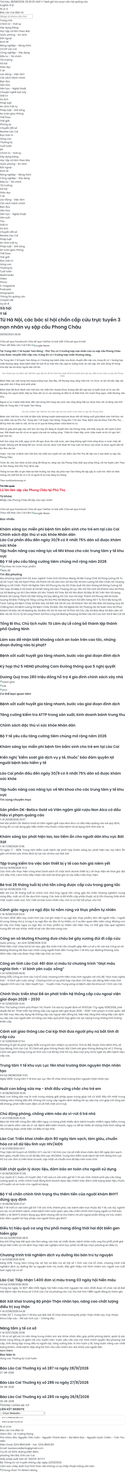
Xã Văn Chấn (103, 582)
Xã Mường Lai (12, 592)
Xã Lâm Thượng (59, 589)
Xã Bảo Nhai (97, 610)
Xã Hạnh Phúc (27, 582)
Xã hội (3, 63)
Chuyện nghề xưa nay (13, 92)
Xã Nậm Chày (23, 603)
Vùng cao (5, 138)
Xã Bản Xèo (39, 603)
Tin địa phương (11, 574)
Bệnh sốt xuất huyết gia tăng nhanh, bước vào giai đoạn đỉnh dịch (60, 655)
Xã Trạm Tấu (11, 582)
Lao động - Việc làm (12, 74)
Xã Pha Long (48, 614)
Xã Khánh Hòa (106, 589)
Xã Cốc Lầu (83, 610)
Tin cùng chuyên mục (15, 800)
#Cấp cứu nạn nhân (40, 500)
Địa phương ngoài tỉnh (14, 578)
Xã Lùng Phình (32, 614)
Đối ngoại (6, 38)
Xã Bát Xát (52, 603)
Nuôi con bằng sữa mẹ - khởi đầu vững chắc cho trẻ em (50, 1088)
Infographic (7, 293)
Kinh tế (4, 42)
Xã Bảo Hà (14, 610)
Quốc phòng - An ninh (13, 34)
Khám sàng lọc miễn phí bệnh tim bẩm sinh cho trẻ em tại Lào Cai (59, 529)
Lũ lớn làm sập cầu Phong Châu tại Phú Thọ (32, 490)
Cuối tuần (6, 146)
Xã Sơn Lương (86, 582)
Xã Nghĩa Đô (71, 607)
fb (1, 9)
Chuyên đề (6, 300)
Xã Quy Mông (51, 596)
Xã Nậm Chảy (41, 607)
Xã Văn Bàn (96, 603)
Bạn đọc (5, 81)
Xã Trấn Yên (102, 592)
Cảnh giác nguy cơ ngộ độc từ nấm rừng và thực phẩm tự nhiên (58, 909)
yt (4, 9)
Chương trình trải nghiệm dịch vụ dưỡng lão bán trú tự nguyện (56, 1254)
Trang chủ (6, 20)
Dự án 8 (4, 303)
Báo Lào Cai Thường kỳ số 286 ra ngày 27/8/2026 (44, 1382)
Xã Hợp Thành (83, 596)
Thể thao (5, 117)
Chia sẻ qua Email (75, 341)
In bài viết (57, 341)
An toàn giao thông (11, 113)
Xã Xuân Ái (28, 589)
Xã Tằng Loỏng (35, 599)
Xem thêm (6, 1350)
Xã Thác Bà (62, 592)
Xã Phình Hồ (43, 582)
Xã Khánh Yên (80, 603)
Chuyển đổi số (8, 128)
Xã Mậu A (16, 589)
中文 (11, 5)
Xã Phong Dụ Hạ (56, 585)
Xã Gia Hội (72, 582)
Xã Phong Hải (100, 596)
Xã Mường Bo (29, 610)
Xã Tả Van (57, 610)
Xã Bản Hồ (44, 610)
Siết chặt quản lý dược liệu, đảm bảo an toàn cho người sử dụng (58, 1169)
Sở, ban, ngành (37, 578)
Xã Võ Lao (65, 603)
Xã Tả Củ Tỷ (16, 614)
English (4, 5)
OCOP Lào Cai (8, 49)
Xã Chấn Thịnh (19, 585)
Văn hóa (5, 85)
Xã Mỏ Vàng (42, 589)
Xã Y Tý (97, 599)
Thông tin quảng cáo (12, 296)
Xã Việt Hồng (35, 596)
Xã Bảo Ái (89, 592)
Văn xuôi (5, 217)
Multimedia (7, 275)
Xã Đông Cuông (109, 585)
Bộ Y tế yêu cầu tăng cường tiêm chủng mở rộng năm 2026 (53, 561)
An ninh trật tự (8, 106)
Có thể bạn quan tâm (15, 694)
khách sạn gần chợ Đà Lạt (12, 1422)
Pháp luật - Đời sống (12, 110)
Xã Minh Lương (24, 607)
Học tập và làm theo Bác (15, 31)
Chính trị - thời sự (10, 24)
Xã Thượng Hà (88, 607)
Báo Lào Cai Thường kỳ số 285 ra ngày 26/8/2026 (44, 1396)
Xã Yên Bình (76, 592)
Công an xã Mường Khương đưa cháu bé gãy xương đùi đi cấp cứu (60, 938)
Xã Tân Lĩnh (90, 589)
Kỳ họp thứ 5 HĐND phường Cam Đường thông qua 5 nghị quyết (57, 666)
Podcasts (5, 289)
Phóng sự (5, 124)
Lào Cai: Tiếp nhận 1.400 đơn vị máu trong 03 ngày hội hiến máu (58, 1279)
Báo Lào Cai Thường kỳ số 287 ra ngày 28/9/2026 (44, 1368)
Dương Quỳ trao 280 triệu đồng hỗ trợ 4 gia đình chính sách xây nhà (61, 676)
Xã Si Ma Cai (114, 614)
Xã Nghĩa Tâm (37, 585)
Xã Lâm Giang (90, 585)
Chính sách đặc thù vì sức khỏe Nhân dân (37, 534)
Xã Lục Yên (76, 589)
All (1, 149)
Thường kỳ (6, 142)
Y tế (2, 70)
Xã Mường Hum (67, 599)
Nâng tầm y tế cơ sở (18, 1328)
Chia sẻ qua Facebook (13, 341)
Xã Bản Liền (112, 610)
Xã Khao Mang (67, 578)
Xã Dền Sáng (85, 599)
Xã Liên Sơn (58, 582)
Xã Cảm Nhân (29, 592)
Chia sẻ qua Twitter (39, 341)
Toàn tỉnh (52, 578)
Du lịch (4, 99)
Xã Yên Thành (46, 592)
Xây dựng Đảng (9, 27)
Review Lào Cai (9, 131)
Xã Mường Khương (67, 614)
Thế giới (5, 121)
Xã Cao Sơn (99, 614)
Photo (3, 282)
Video (3, 278)
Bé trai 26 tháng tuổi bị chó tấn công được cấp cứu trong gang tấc (60, 884)
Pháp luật (6, 103)
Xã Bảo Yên (57, 607)
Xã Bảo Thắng (17, 599)
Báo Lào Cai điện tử (11, 12)
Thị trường (6, 60)
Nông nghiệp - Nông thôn (15, 45)
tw (9, 1426)
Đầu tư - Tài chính (10, 56)
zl (7, 9)
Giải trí (4, 95)
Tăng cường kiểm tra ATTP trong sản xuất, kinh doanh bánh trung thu (62, 714)
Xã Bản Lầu (85, 614)
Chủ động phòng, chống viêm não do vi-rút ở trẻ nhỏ (47, 1113)
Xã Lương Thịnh (17, 596)
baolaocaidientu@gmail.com (25, 1448)
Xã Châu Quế (74, 585)
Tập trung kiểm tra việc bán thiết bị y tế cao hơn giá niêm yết (55, 863)
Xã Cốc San (67, 596)
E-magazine (7, 285)
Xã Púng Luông (107, 578)
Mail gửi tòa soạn (55, 1)
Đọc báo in (6, 135)
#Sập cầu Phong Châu (13, 500)
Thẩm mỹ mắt (13, 1417)
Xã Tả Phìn (69, 610)
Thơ (2, 221)
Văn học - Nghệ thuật (13, 88)
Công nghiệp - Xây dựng (15, 52)
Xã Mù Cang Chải (87, 578)
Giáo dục (5, 67)
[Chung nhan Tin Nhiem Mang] (18, 1469)
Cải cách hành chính (12, 77)
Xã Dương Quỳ (112, 603)
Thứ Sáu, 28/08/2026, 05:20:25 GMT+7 (22, 1)
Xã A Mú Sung (110, 599)
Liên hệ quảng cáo (77, 1)
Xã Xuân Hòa (105, 607)
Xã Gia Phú (51, 599)
